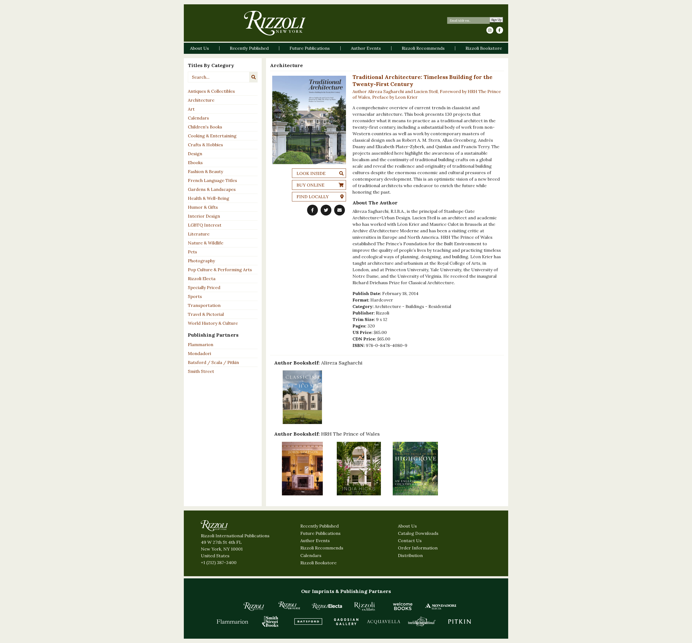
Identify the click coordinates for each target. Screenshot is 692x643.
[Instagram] (489, 30)
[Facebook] (499, 30)
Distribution (410, 555)
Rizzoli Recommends (321, 548)
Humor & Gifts (203, 207)
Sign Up (496, 20)
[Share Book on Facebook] (312, 210)
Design (195, 153)
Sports (195, 296)
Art (191, 109)
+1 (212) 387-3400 (219, 562)
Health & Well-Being (208, 198)
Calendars (198, 118)
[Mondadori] (441, 606)
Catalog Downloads (418, 533)
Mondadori (199, 353)
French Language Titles (212, 180)
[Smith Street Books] (270, 621)
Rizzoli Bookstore (318, 562)
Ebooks (195, 162)
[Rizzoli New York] (274, 23)
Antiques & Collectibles (211, 91)
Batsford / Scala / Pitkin (213, 362)
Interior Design (204, 216)
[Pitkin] (459, 621)
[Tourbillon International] (422, 621)
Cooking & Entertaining (212, 135)
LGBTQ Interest (204, 225)
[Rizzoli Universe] (289, 605)
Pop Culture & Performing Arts (220, 269)
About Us (407, 526)
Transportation (204, 305)
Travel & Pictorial (206, 314)
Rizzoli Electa (201, 278)
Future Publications (320, 533)
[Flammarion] (232, 621)
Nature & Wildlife (205, 243)
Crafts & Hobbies (205, 144)
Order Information (418, 548)
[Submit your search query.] (253, 77)
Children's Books (205, 127)
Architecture (201, 100)
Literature (198, 234)
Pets (192, 251)
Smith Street (201, 371)
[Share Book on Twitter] (326, 210)
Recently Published (319, 526)
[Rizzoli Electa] (327, 606)
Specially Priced (204, 287)
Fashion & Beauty (205, 171)
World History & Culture (213, 323)
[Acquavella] (384, 621)
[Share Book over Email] (339, 210)
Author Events (315, 540)
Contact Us (410, 540)
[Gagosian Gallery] (346, 621)
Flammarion (200, 344)
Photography (201, 260)
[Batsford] (308, 621)
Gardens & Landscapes (212, 189)
